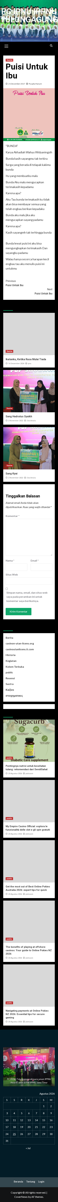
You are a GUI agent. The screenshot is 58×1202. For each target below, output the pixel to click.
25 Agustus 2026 (15, 773)
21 (36, 1126)
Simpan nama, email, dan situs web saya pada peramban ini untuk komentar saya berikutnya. (27, 596)
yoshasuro (29, 773)
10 (6, 1120)
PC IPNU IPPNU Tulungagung (29, 15)
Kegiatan (11, 660)
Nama (10, 560)
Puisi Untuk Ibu (14, 283)
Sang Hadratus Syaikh (19, 416)
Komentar (12, 515)
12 (21, 1120)
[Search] (51, 46)
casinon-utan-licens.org (20, 643)
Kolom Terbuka (15, 666)
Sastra (9, 60)
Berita (9, 637)
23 (51, 1126)
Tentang (30, 1181)
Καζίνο (10, 689)
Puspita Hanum (35, 84)
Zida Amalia (31, 420)
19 (21, 1126)
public (9, 672)
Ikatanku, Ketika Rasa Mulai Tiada (26, 359)
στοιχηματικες (14, 695)
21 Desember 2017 (16, 84)
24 (6, 1133)
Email (35, 560)
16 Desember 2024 (16, 363)
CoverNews (21, 1196)
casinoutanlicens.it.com (20, 649)
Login (41, 1181)
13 (29, 1120)
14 (36, 1120)
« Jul (28, 1148)
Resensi (10, 678)
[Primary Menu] (6, 46)
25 (14, 1133)
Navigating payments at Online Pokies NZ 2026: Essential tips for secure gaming (27, 1014)
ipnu (29, 363)
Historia (10, 654)
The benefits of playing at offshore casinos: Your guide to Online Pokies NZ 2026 (29, 950)
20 (29, 1126)
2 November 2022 (15, 421)
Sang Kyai (11, 473)
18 (14, 1126)
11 (14, 1120)
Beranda (18, 1181)
